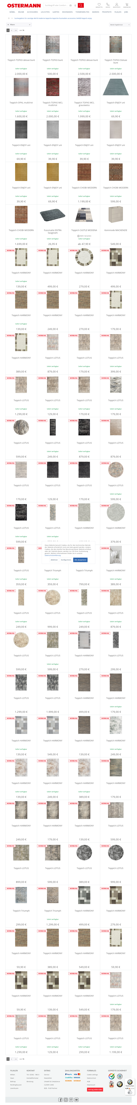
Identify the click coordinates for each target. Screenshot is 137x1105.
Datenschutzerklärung (53, 555)
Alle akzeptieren (80, 560)
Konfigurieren (66, 560)
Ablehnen (54, 560)
